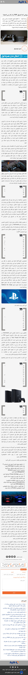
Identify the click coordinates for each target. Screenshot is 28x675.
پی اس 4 (5, 566)
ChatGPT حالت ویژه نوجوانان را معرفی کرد (15, 629)
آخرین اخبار (23, 601)
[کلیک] (22, 2)
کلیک (6, 669)
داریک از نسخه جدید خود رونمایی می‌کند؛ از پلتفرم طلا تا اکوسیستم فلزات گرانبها (15, 605)
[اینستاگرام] (10, 667)
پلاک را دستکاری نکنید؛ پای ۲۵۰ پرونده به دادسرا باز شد (14, 625)
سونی (22, 564)
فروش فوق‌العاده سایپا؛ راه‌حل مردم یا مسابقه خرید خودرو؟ (14, 646)
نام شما (24, 572)
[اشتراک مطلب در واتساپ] (7, 557)
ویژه (11, 566)
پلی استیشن (16, 564)
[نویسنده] (24, 49)
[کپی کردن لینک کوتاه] (14, 559)
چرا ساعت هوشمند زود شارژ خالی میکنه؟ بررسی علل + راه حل (14, 634)
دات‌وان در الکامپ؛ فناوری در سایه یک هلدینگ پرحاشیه (14, 642)
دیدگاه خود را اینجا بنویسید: (19, 577)
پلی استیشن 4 (6, 564)
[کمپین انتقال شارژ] (14, 56)
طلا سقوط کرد (22, 631)
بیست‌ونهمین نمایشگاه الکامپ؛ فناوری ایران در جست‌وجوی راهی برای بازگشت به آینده (14, 654)
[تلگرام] (15, 557)
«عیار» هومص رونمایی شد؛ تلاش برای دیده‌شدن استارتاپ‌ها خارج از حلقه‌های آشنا (14, 609)
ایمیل (12, 572)
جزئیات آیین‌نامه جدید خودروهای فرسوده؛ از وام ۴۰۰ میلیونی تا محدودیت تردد (14, 650)
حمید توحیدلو (17, 49)
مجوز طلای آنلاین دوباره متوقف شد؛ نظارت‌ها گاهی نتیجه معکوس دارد (14, 621)
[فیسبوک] (9, 557)
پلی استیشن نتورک (19, 566)
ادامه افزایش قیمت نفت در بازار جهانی (16, 612)
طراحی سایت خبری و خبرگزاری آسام (12, 672)
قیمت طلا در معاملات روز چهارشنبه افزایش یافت (13, 618)
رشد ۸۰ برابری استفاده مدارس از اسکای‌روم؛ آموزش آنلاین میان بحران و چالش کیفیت (13, 615)
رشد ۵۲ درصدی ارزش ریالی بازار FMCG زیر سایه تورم (14, 638)
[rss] (17, 667)
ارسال (14, 593)
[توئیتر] (12, 557)
